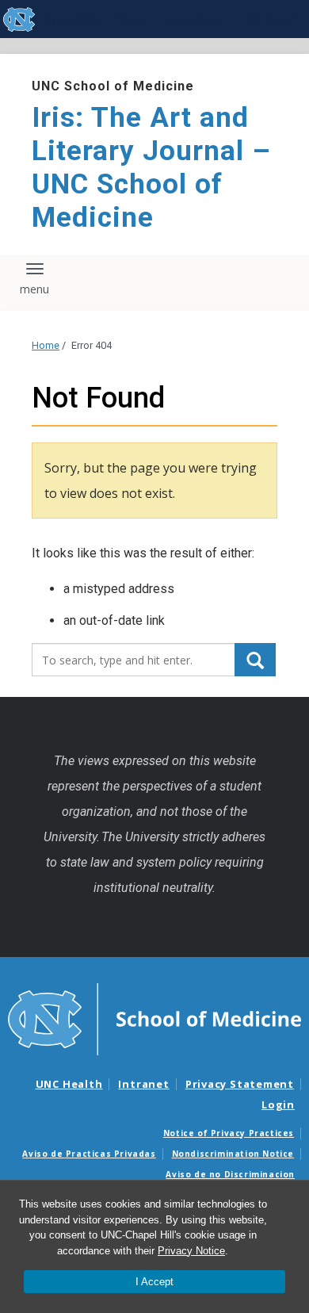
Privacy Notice (191, 1251)
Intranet (143, 1084)
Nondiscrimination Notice (233, 1153)
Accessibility (70, 19)
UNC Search (272, 19)
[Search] (255, 659)
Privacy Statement (239, 1084)
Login (278, 1104)
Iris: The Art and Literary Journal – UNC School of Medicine (151, 167)
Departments (194, 19)
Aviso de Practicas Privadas (88, 1153)
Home (45, 345)
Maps (130, 19)
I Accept (154, 1282)
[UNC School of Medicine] (154, 1018)
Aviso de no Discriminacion (230, 1174)
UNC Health (69, 1084)
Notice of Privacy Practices (228, 1133)
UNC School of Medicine (113, 86)
